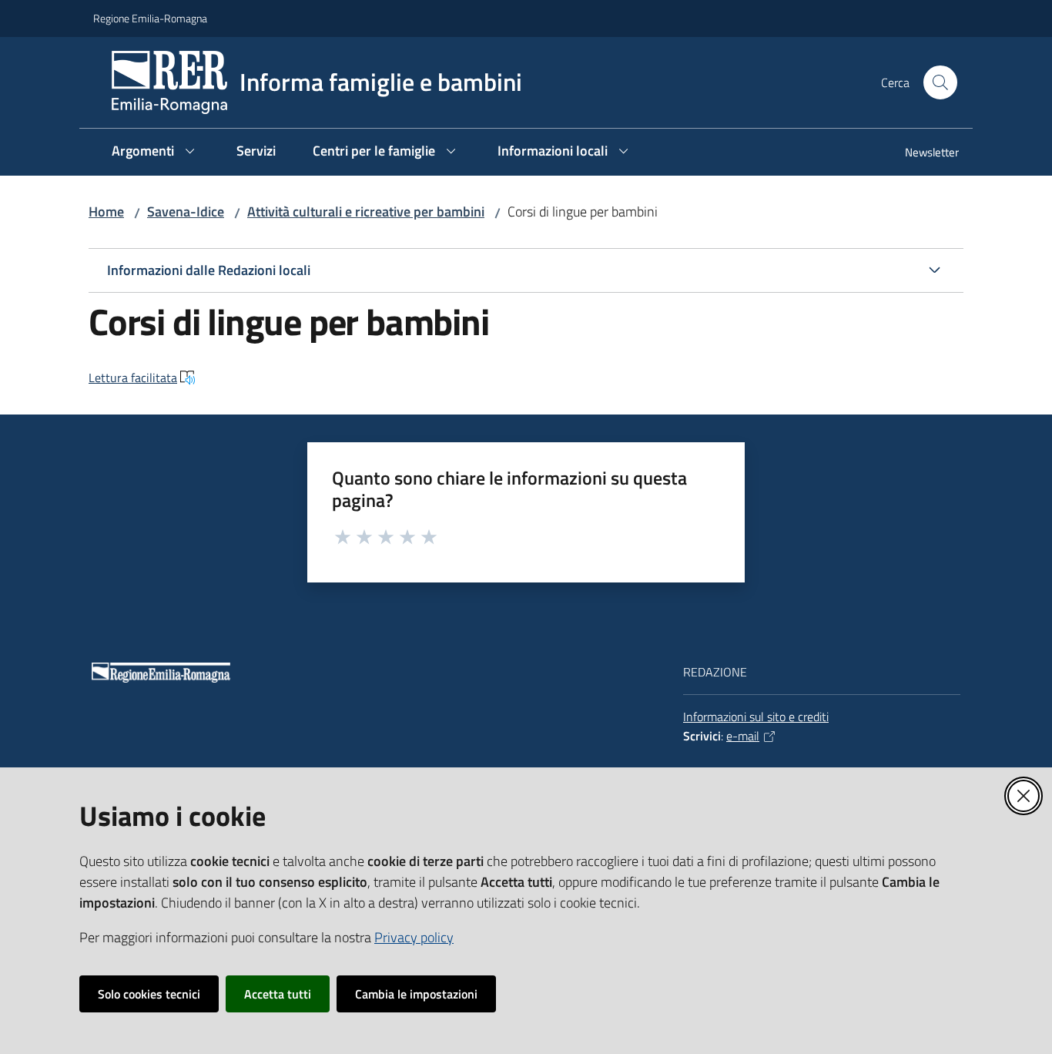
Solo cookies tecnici (149, 994)
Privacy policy (414, 937)
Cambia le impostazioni (416, 994)
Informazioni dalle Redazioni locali (208, 270)
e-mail (742, 736)
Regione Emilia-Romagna (150, 18)
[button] (940, 82)
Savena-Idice (185, 211)
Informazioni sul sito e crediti (756, 716)
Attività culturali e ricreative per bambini (365, 211)
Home (106, 211)
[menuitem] (922, 154)
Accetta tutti (277, 994)
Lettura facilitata (133, 377)
